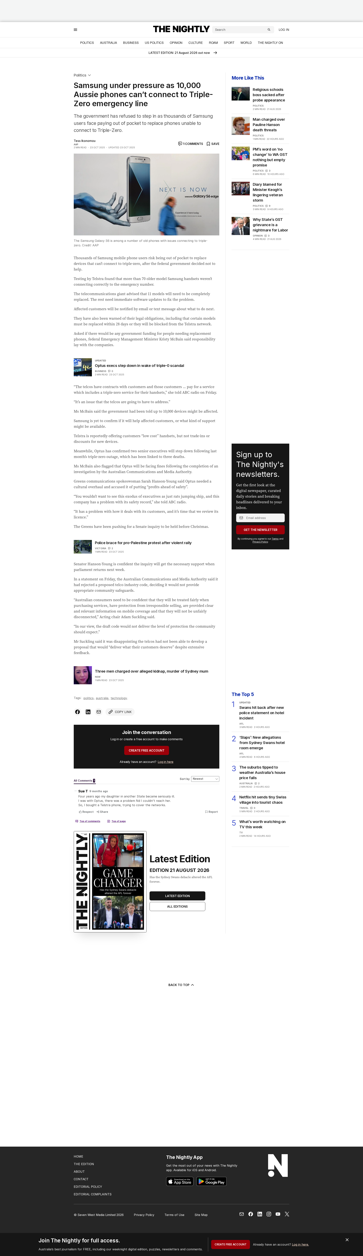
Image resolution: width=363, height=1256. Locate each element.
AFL (241, 723)
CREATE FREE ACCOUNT (146, 750)
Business (131, 42)
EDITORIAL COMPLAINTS (93, 1194)
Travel (243, 808)
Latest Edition (177, 896)
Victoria (100, 548)
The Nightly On (270, 42)
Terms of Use (174, 1215)
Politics (87, 42)
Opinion (176, 42)
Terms (275, 538)
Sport (229, 42)
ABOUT (79, 1171)
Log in (284, 29)
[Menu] (75, 29)
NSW (97, 676)
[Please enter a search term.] (269, 29)
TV (241, 832)
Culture (195, 42)
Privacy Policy (260, 541)
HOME (78, 1156)
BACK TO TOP (178, 985)
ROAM (213, 42)
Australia (108, 42)
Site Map (201, 1215)
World (246, 42)
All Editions (177, 906)
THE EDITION (84, 1164)
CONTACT (81, 1179)
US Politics (154, 42)
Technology (119, 698)
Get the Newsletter (260, 530)
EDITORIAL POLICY (88, 1187)
